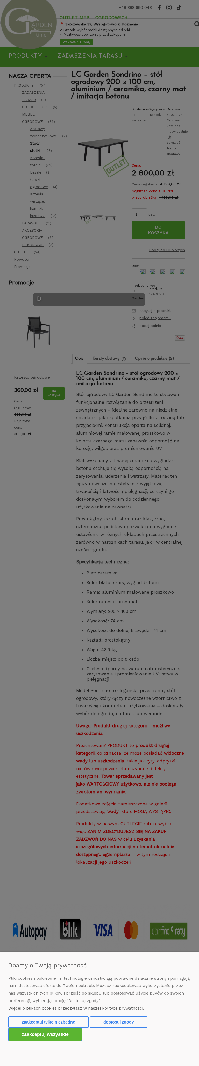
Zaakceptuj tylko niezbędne (48, 1022)
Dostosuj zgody (118, 1022)
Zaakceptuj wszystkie (45, 1034)
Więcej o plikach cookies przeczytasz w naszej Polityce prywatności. (76, 1008)
